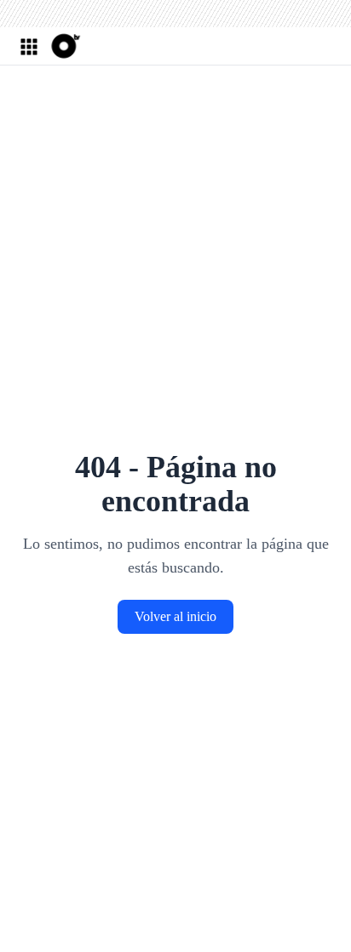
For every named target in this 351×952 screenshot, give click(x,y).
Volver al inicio (175, 616)
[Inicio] (64, 46)
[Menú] (28, 46)
